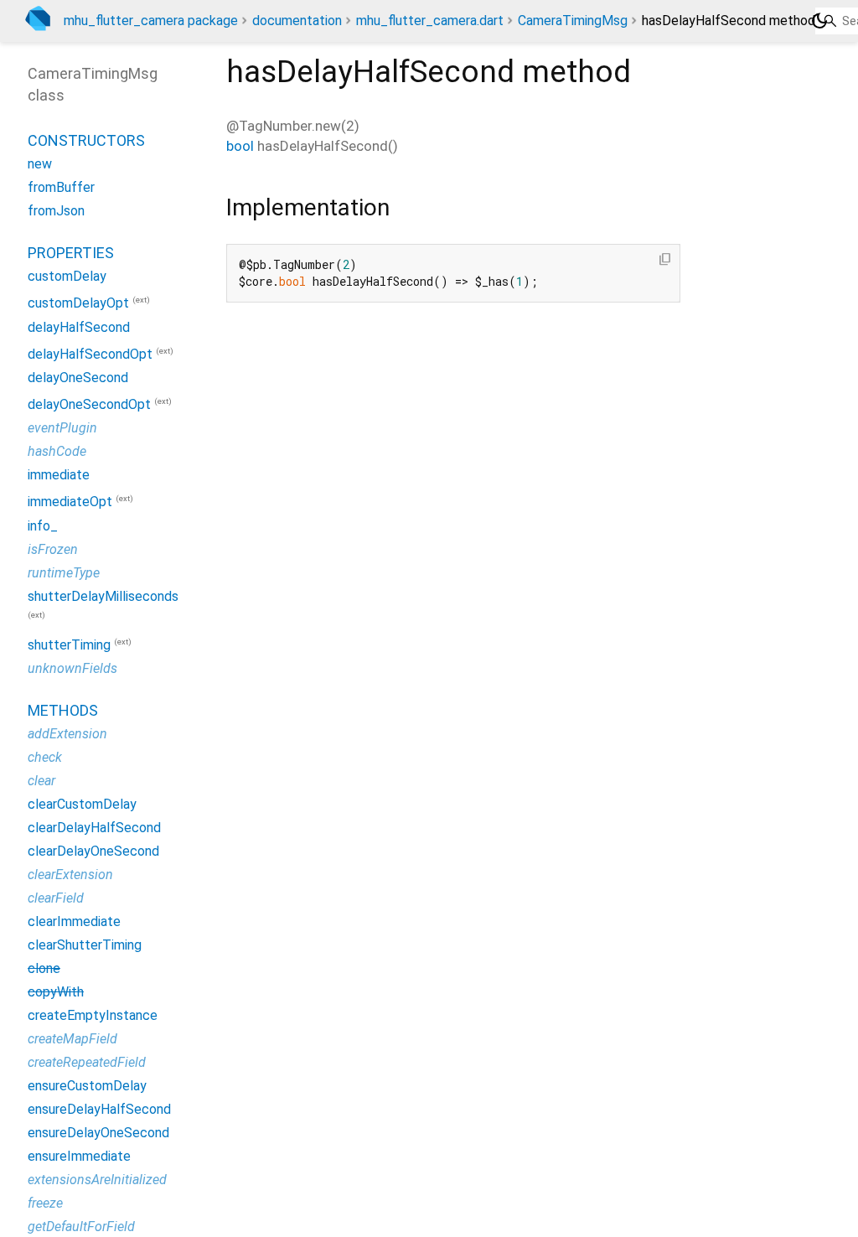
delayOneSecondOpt (89, 404)
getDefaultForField (81, 1226)
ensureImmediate (79, 1156)
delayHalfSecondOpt (90, 354)
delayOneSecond (78, 378)
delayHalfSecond (79, 327)
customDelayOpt (78, 304)
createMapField (72, 1039)
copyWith (56, 992)
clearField (56, 898)
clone (44, 968)
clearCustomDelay (82, 804)
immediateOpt (70, 502)
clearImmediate (74, 921)
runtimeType (64, 573)
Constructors (86, 140)
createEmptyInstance (93, 1015)
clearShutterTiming (85, 945)
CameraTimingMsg (573, 20)
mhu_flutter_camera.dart (430, 20)
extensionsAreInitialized (97, 1180)
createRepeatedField (87, 1062)
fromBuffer (61, 187)
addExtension (67, 734)
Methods (63, 710)
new (40, 164)
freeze (45, 1203)
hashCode (57, 451)
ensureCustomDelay (87, 1086)
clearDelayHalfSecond (94, 828)
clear (41, 781)
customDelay (67, 276)
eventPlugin (62, 428)
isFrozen (53, 549)
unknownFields (72, 668)
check (45, 757)
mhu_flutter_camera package (151, 20)
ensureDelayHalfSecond (99, 1109)
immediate (59, 475)
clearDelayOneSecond (93, 851)
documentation (297, 20)
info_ (43, 526)
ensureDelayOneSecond (98, 1133)
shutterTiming (69, 645)
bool (240, 145)
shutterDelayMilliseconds (103, 596)
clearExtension (70, 874)
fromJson (56, 211)
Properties (71, 252)
